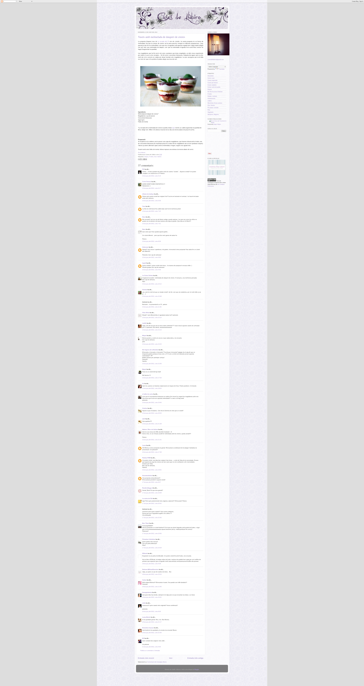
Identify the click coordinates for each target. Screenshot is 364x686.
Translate (221, 69)
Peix (209, 110)
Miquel (144, 335)
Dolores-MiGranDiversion (150, 569)
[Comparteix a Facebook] (144, 159)
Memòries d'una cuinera (215, 103)
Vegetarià (210, 112)
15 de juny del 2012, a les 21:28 (152, 423)
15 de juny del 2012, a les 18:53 (152, 388)
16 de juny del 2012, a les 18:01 (152, 470)
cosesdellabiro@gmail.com (216, 59)
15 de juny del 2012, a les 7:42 (151, 211)
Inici (170, 658)
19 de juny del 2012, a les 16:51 (152, 597)
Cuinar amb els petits (214, 87)
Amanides (211, 76)
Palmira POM (146, 458)
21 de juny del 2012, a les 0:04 (151, 646)
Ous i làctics (157, 156)
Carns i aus (211, 78)
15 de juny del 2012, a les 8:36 (151, 241)
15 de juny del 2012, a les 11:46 (151, 307)
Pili (143, 169)
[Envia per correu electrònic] (139, 159)
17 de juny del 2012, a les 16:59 (152, 493)
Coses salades (212, 85)
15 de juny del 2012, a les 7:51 (151, 223)
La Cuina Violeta (147, 275)
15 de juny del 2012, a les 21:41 (152, 439)
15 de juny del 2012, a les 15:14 (152, 317)
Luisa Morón (146, 617)
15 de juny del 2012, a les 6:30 (151, 200)
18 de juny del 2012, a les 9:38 (151, 563)
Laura (144, 445)
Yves (143, 206)
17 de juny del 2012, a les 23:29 (152, 547)
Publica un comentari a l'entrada (150, 650)
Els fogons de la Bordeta (150, 349)
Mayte (144, 369)
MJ (143, 638)
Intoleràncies (211, 98)
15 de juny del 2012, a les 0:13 (151, 176)
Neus (144, 229)
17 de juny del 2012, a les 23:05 (152, 533)
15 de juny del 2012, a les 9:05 (151, 257)
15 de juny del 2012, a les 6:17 (151, 188)
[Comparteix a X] (142, 159)
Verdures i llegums (213, 114)
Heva (144, 217)
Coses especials (212, 80)
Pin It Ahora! (141, 152)
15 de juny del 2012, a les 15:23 (152, 344)
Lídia (144, 603)
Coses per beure (213, 82)
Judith (144, 323)
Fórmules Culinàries (148, 539)
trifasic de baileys (148, 194)
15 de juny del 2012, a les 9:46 (151, 269)
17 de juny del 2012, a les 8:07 (151, 482)
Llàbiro (210, 100)
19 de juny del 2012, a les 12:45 (152, 586)
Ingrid (144, 263)
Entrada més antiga (195, 658)
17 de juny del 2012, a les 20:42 (152, 503)
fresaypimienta (147, 592)
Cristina (144, 408)
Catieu (144, 580)
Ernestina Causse (148, 628)
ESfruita (144, 553)
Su (143, 383)
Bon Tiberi (145, 523)
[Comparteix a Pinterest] (146, 159)
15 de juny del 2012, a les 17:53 (152, 377)
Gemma (144, 289)
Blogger (196, 669)
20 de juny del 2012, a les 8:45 (151, 611)
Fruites (151, 156)
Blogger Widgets (217, 124)
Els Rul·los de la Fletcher (215, 91)
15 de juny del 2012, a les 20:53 (152, 413)
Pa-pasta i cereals (213, 107)
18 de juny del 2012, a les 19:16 (152, 574)
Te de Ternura (146, 181)
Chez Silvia (145, 312)
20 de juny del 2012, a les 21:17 (152, 622)
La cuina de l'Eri (147, 498)
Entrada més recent (146, 658)
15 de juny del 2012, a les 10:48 (152, 296)
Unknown (145, 247)
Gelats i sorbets (212, 96)
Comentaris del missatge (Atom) (157, 662)
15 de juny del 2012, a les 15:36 (152, 363)
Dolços (146, 156)
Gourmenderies (147, 475)
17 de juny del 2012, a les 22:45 (152, 517)
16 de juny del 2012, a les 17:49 (152, 452)
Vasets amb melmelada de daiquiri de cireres (161, 37)
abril (143, 419)
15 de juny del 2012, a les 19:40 (152, 402)
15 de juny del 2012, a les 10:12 (152, 284)
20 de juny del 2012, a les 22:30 (152, 632)
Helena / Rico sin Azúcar (150, 429)
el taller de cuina (147, 394)
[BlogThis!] (141, 159)
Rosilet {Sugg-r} (147, 488)
